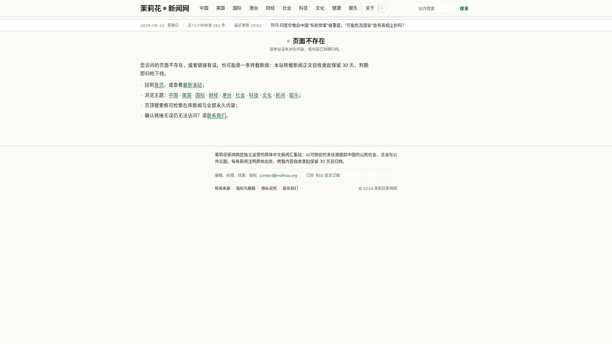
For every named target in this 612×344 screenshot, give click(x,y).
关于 (370, 8)
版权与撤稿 (245, 188)
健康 (336, 8)
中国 (204, 8)
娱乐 (353, 8)
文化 (320, 8)
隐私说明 (269, 188)
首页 (159, 85)
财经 (270, 8)
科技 (303, 8)
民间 (280, 95)
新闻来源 (222, 188)
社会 (286, 8)
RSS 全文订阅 (328, 175)
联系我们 (216, 115)
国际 (237, 8)
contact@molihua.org (278, 175)
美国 (220, 8)
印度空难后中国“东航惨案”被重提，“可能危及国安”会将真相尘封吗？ (343, 25)
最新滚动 (192, 85)
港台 (253, 8)
